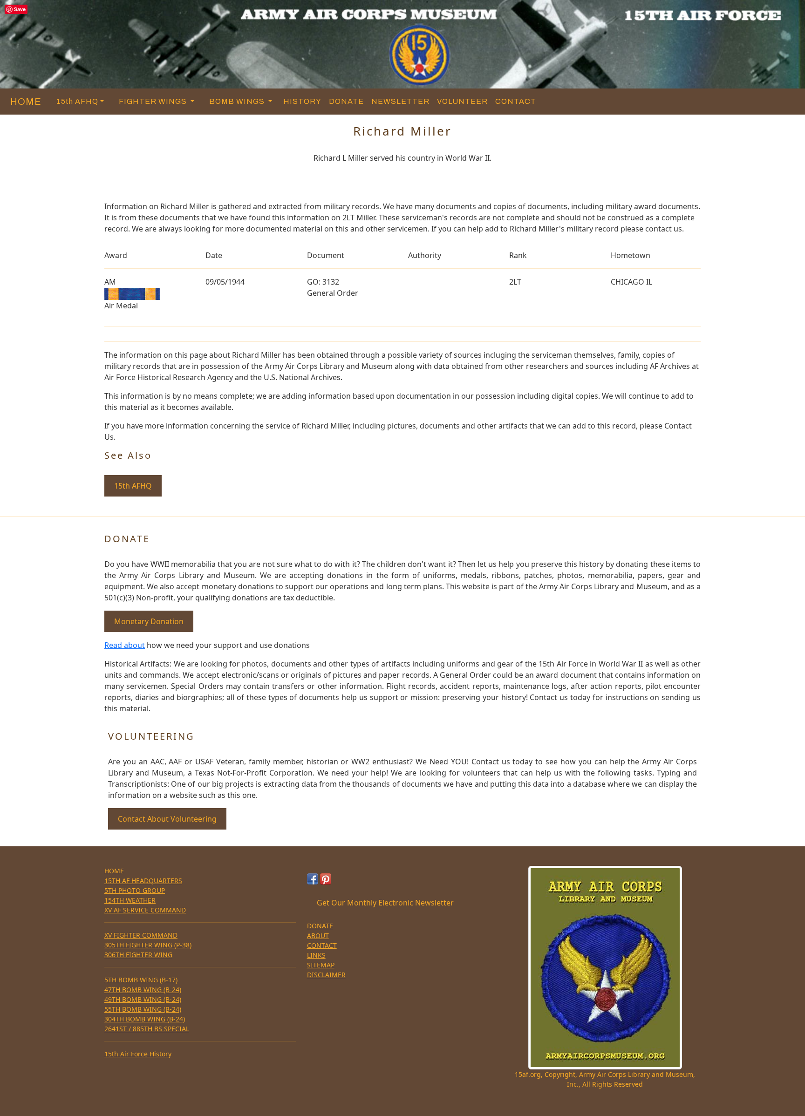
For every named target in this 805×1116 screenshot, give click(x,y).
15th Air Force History (137, 1053)
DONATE (346, 101)
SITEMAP (320, 964)
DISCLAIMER (326, 974)
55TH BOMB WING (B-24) (142, 1009)
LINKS (316, 955)
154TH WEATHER (130, 900)
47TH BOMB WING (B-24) (142, 989)
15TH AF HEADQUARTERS (143, 880)
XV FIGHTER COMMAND (140, 935)
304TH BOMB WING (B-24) (144, 1018)
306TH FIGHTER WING (138, 954)
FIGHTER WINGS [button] (154, 101)
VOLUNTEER (462, 101)
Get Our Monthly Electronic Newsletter (385, 903)
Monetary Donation (149, 621)
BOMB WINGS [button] (237, 101)
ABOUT (318, 935)
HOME (23, 101)
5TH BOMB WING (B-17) (140, 979)
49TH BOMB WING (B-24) (142, 999)
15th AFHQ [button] (77, 101)
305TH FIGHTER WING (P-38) (147, 944)
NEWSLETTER (400, 101)
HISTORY (302, 101)
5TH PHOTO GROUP (134, 890)
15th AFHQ (133, 486)
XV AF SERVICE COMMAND (145, 909)
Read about (124, 645)
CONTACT (515, 101)
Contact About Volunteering (167, 819)
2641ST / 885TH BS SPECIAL (146, 1028)
